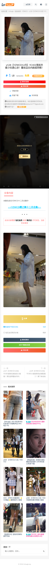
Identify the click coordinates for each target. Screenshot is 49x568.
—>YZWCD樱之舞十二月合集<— (24, 207)
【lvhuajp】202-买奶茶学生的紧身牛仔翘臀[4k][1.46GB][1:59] (12, 423)
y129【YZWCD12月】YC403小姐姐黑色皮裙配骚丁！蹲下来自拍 (36, 373)
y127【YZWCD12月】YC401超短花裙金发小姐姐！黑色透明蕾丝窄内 (12, 373)
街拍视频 (18, 11)
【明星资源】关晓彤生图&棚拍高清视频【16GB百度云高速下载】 (35, 462)
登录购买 (25, 156)
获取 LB (21, 107)
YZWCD (25, 11)
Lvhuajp (11, 11)
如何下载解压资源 (24, 345)
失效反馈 (25, 86)
